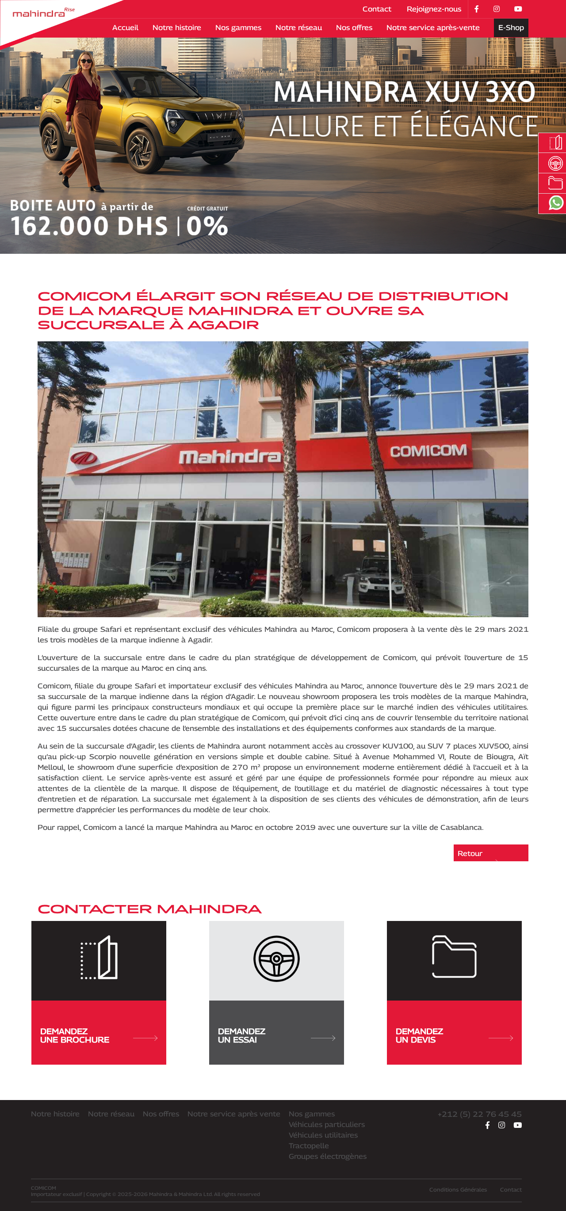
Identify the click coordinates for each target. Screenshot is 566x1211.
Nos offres (354, 27)
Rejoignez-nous (434, 9)
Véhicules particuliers (327, 1124)
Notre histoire (177, 27)
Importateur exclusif (56, 1191)
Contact (377, 9)
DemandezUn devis (419, 1035)
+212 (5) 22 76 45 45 (480, 1114)
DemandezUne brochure (74, 1035)
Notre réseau (298, 27)
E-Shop (511, 27)
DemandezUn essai (241, 1035)
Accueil (125, 27)
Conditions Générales (458, 1189)
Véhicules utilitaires (323, 1135)
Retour (470, 853)
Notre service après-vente (433, 27)
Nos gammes (238, 27)
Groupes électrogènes (328, 1156)
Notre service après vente (233, 1114)
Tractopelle (309, 1146)
